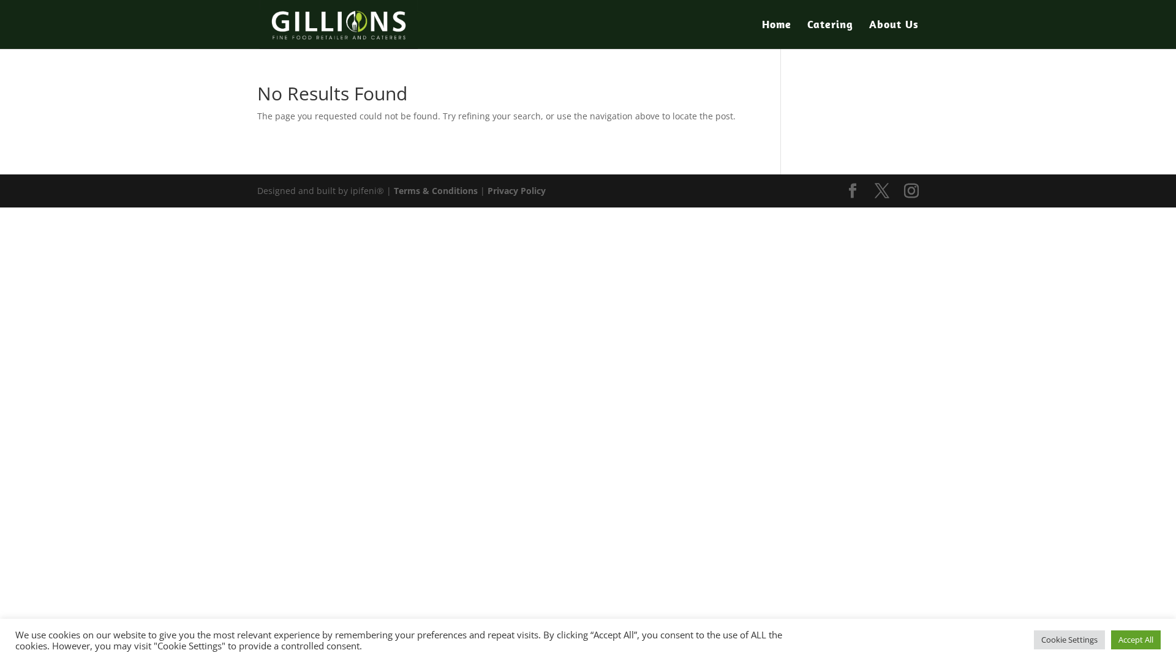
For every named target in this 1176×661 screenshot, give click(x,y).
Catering (830, 25)
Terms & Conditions (436, 190)
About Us (894, 25)
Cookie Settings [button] (1069, 639)
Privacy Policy (517, 190)
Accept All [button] (1135, 639)
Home (776, 25)
